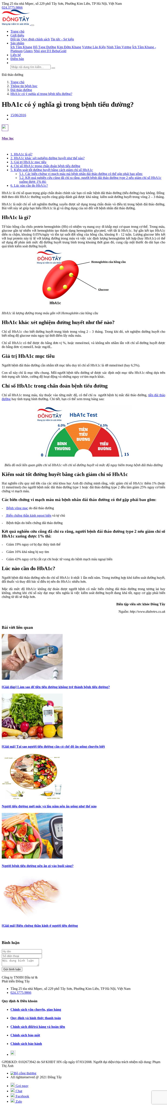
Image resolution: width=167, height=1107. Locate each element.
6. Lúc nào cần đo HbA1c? (29, 185)
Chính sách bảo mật (25, 1035)
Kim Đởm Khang (69, 47)
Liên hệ (15, 55)
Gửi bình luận (12, 969)
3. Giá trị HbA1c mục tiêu (28, 162)
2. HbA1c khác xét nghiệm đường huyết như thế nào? (47, 158)
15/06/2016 (18, 115)
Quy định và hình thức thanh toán (35, 1018)
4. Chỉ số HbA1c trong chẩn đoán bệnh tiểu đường (45, 166)
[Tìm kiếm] (53, 68)
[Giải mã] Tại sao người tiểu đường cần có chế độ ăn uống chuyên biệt (53, 746)
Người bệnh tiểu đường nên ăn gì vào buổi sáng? (37, 866)
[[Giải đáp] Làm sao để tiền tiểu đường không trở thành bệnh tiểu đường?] (32, 678)
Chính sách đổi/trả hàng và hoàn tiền (37, 1027)
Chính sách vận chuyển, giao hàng (35, 1009)
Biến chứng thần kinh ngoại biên (28, 515)
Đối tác (15, 39)
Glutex (28, 51)
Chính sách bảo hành (26, 1043)
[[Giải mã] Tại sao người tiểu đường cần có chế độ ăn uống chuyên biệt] (32, 738)
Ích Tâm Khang (21, 47)
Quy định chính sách (35, 39)
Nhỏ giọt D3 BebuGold (50, 51)
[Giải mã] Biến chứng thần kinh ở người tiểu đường (40, 925)
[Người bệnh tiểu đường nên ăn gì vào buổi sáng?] (32, 857)
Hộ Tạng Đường (44, 47)
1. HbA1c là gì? (21, 154)
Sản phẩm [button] (17, 43)
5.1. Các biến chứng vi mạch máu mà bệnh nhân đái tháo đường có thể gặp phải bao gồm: (81, 174)
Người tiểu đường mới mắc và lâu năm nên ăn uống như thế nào (49, 806)
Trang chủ (17, 31)
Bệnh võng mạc (17, 508)
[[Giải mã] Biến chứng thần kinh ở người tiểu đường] (32, 917)
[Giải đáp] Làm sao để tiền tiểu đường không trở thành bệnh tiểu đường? (56, 687)
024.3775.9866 (12, 7)
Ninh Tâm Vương (119, 47)
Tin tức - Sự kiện (62, 39)
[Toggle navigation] (32, 25)
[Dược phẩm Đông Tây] (16, 24)
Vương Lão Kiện (94, 47)
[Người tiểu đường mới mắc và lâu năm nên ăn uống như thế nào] (32, 798)
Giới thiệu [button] (17, 35)
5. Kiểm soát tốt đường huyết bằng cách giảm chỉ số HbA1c (51, 170)
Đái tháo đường (12, 75)
